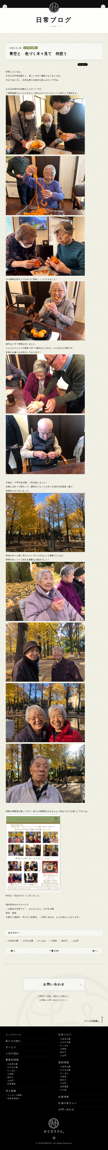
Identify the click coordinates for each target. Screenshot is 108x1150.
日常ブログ (65, 1034)
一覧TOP (54, 951)
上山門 (75, 941)
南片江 (65, 941)
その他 (63, 1090)
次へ (94, 951)
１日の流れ (12, 1053)
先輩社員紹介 (13, 1098)
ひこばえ (42, 941)
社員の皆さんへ (67, 1103)
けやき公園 (28, 941)
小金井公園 (13, 941)
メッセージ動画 (14, 1095)
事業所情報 (12, 1059)
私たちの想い (14, 1041)
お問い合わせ (66, 1109)
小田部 (54, 941)
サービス (11, 1047)
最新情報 (63, 1062)
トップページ (14, 1034)
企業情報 (63, 1096)
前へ (13, 951)
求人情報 (11, 1091)
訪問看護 (11, 1084)
